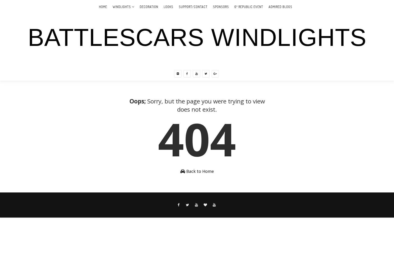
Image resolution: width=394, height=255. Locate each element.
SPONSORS (221, 7)
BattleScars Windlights (197, 37)
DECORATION (149, 7)
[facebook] (187, 73)
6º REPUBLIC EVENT (248, 7)
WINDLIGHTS (122, 7)
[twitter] (206, 73)
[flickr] (177, 73)
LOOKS (168, 7)
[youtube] (196, 73)
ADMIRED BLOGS (280, 7)
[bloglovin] (205, 205)
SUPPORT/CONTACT (193, 7)
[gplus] (215, 73)
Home (103, 7)
